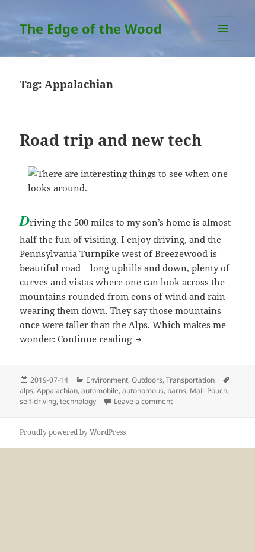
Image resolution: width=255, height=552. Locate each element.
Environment (107, 380)
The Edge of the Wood (91, 28)
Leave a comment (143, 401)
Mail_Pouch (208, 391)
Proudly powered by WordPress (73, 432)
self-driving (38, 401)
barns (176, 391)
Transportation (190, 380)
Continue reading (101, 339)
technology (78, 401)
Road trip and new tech (111, 139)
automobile (100, 391)
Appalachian (57, 391)
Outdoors (147, 380)
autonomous (143, 391)
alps (26, 391)
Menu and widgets (223, 40)
